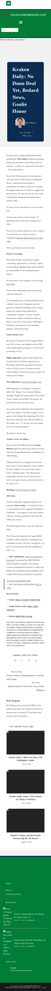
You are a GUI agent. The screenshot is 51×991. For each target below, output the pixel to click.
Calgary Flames (18, 625)
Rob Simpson (30, 123)
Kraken (36, 632)
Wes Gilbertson (18, 645)
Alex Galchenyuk (18, 622)
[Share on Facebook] (15, 661)
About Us (9, 890)
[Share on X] (22, 661)
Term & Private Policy (13, 894)
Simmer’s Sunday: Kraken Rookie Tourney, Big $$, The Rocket (25, 836)
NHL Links (27, 136)
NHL (40, 635)
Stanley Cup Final (14, 643)
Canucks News (31, 986)
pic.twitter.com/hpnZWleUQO (19, 581)
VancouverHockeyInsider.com (20, 988)
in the (25, 490)
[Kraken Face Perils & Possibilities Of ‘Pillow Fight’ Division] (7, 942)
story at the (31, 382)
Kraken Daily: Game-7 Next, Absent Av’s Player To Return (26, 797)
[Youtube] (8, 3)
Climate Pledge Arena (24, 627)
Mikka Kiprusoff (13, 635)
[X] (8, 873)
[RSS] (25, 873)
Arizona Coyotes (34, 622)
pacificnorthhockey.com (28, 15)
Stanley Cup (38, 640)
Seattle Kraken (13, 640)
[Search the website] (9, 30)
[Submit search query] (15, 30)
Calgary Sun (31, 625)
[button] (21, 22)
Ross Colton (22, 638)
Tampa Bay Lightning (30, 643)
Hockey (29, 632)
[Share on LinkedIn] (29, 661)
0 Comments (30, 920)
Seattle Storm (26, 640)
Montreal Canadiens (29, 635)
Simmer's (5, 14)
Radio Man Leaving (24, 616)
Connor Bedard (22, 630)
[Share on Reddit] (35, 661)
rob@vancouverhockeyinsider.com (21, 970)
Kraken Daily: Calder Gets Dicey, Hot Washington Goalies (25, 758)
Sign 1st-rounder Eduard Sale (28, 600)
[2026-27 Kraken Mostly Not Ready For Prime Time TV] (7, 916)
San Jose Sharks (35, 638)
